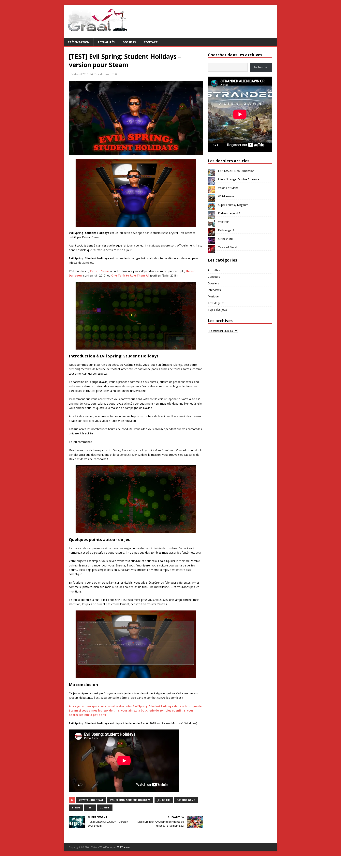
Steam (76, 807)
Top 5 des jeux (217, 309)
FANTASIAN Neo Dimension (236, 171)
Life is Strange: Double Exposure (238, 179)
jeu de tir (163, 800)
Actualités (106, 42)
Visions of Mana (228, 188)
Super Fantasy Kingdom (233, 205)
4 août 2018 (81, 74)
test (90, 807)
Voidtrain (223, 222)
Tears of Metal (227, 247)
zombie (105, 807)
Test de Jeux (102, 74)
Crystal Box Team (91, 800)
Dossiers (129, 42)
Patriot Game (99, 271)
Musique (213, 296)
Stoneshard (225, 239)
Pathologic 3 (226, 230)
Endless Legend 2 (229, 213)
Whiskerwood (226, 196)
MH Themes (123, 847)
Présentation (78, 42)
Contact (151, 42)
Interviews (214, 290)
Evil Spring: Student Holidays (130, 800)
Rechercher (261, 67)
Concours (214, 276)
